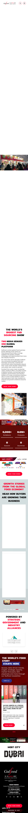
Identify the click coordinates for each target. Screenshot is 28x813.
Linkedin (14, 796)
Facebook (6, 796)
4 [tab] (14, 609)
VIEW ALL (7, 681)
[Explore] (24, 3)
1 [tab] (5, 609)
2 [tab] (8, 609)
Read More (15, 725)
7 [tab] (23, 609)
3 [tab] (11, 609)
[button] (10, 733)
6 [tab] (20, 609)
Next (16, 651)
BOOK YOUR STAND (10, 386)
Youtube (17, 796)
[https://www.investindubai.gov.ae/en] (14, 754)
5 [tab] (17, 609)
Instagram (10, 796)
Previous (12, 651)
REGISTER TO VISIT (14, 810)
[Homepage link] (9, 3)
